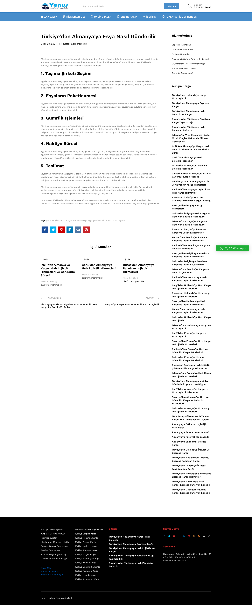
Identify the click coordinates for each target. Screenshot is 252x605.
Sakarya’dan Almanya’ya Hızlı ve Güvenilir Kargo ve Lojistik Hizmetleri (190, 400)
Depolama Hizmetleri (182, 49)
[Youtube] (174, 536)
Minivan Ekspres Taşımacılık (89, 529)
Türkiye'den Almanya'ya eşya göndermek (84, 220)
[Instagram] (193, 536)
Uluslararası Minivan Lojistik (55, 542)
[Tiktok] (208, 536)
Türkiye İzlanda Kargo (85, 575)
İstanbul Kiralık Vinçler (52, 574)
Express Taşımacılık (181, 45)
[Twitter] (169, 536)
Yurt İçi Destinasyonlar (52, 529)
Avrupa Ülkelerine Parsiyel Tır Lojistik (190, 59)
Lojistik (44, 259)
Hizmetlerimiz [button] (75, 16)
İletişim (151, 16)
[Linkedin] (184, 536)
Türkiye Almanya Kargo (86, 550)
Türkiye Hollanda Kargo (86, 538)
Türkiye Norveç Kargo (85, 562)
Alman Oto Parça (49, 571)
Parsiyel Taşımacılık (50, 550)
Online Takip (128, 16)
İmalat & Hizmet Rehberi (181, 16)
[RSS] (198, 536)
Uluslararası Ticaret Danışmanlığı (188, 64)
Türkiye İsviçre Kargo (85, 554)
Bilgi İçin (198, 5)
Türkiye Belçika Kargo (85, 534)
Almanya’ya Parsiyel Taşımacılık (190, 436)
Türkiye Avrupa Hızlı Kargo (54, 558)
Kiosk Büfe (46, 568)
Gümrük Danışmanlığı (182, 73)
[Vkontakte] (203, 536)
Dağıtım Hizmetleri (181, 54)
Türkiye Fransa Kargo (85, 542)
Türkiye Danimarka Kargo (87, 567)
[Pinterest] (189, 536)
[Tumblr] (179, 536)
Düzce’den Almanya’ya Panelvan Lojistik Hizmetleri (138, 268)
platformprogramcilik (75, 43)
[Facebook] (164, 536)
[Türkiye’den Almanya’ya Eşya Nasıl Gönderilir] (45, 229)
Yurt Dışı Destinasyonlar (53, 534)
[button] (232, 248)
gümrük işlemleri (54, 220)
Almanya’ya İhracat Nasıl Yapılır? (190, 432)
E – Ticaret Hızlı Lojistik (184, 68)
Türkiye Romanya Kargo (86, 571)
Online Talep (102, 16)
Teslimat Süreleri (49, 538)
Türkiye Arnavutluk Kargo (87, 579)
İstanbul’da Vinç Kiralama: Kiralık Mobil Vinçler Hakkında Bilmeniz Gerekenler (191, 138)
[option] (59, 272)
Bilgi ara (172, 6)
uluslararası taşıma (115, 220)
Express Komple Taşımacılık (54, 546)
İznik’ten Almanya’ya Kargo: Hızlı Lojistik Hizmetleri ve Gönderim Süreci (58, 270)
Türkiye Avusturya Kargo (87, 558)
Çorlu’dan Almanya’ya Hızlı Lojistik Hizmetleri (99, 266)
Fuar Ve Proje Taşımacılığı (53, 554)
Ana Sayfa (50, 16)
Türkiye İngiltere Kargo (86, 546)
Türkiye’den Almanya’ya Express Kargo (131, 544)
